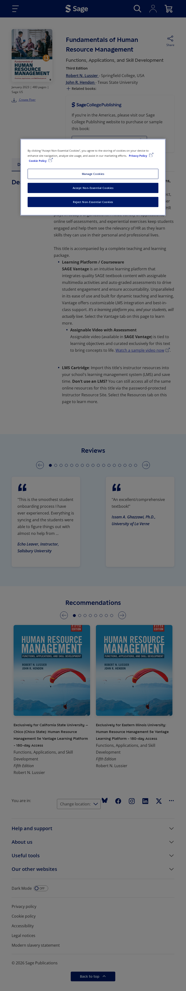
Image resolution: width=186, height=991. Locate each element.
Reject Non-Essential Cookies (93, 201)
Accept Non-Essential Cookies (93, 188)
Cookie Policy (38, 161)
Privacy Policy (138, 155)
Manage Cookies (93, 174)
